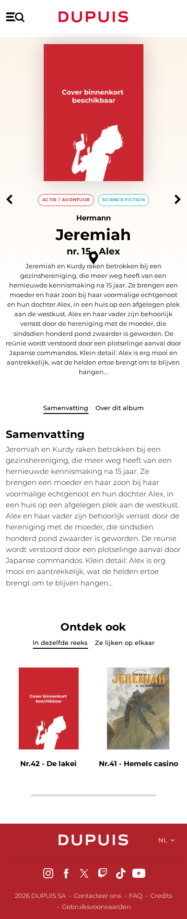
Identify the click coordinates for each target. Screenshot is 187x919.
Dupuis (93, 17)
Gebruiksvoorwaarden (96, 906)
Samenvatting (65, 408)
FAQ (135, 895)
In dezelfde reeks (60, 642)
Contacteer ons (97, 895)
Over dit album (119, 408)
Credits (161, 895)
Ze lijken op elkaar (124, 642)
